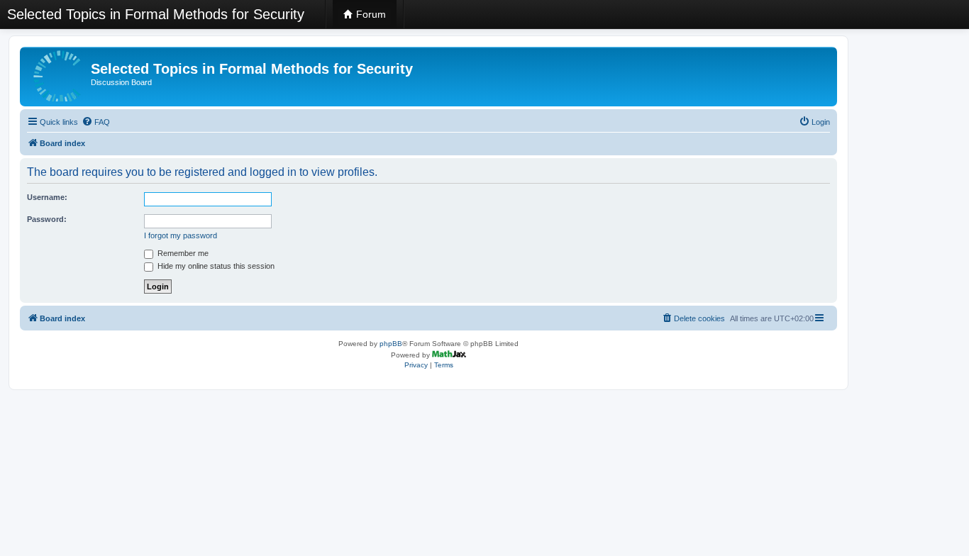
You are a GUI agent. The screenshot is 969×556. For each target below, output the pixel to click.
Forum (369, 14)
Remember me (182, 253)
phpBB (391, 344)
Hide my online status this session (215, 266)
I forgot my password (180, 235)
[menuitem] (96, 121)
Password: (47, 219)
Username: (47, 197)
